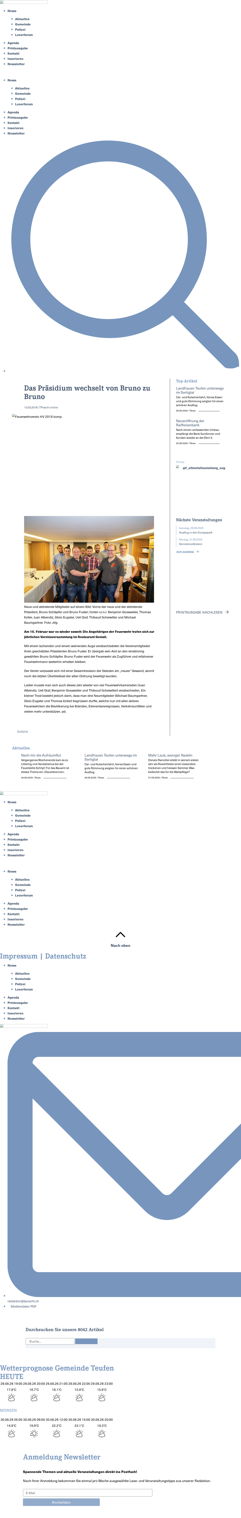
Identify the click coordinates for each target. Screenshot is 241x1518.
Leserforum (24, 34)
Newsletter (16, 64)
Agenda (13, 43)
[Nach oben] (120, 934)
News (12, 10)
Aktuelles (22, 19)
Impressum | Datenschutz (43, 955)
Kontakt (13, 53)
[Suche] (86, 1341)
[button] (120, 72)
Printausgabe (18, 48)
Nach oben (120, 945)
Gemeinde (23, 24)
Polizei (20, 29)
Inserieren (15, 58)
